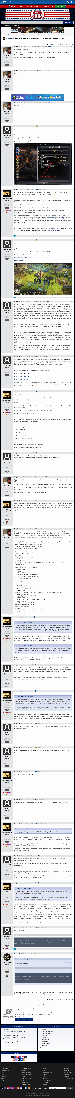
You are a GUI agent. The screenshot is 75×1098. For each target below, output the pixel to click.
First (53, 44)
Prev (56, 44)
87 (60, 44)
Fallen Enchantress (30, 34)
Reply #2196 (17, 823)
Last (72, 44)
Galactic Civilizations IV (26, 1072)
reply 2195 (27, 829)
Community (29, 2)
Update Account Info (68, 1078)
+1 (7, 65)
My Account (66, 1070)
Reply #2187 (17, 500)
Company (46, 1066)
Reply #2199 (17, 927)
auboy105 (7, 936)
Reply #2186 (17, 477)
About (44, 1068)
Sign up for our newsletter (40, 1088)
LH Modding (47, 34)
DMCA (42, 1095)
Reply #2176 (17, 46)
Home (3, 34)
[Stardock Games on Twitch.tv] (20, 1057)
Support (46, 2)
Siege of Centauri (25, 1082)
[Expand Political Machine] (39, 1029)
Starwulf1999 (7, 311)
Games (22, 2)
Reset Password (67, 1076)
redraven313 (7, 865)
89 (64, 44)
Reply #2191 (17, 691)
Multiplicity (3, 1078)
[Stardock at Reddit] (13, 1059)
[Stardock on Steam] (25, 1057)
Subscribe (70, 1088)
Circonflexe (7, 674)
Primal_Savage (7, 198)
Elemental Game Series (20, 34)
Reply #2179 (17, 126)
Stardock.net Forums (43, 189)
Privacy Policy (29, 1095)
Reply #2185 (17, 453)
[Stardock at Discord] (16, 1059)
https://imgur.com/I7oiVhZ (21, 376)
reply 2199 (29, 959)
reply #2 (62, 217)
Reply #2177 (17, 70)
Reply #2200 (17, 953)
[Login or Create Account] (68, 2)
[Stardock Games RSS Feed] (24, 1059)
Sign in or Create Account (24, 1020)
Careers (45, 1074)
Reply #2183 (17, 356)
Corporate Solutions (5, 1070)
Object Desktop (4, 1068)
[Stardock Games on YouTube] (17, 1057)
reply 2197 (30, 888)
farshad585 (7, 135)
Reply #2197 (17, 855)
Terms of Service (36, 1095)
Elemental (23, 1070)
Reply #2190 (17, 665)
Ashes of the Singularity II (27, 1068)
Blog (40, 2)
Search (13, 25)
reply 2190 (30, 696)
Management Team (47, 1072)
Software (16, 2)
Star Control (24, 1076)
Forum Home (7, 25)
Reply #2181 (17, 240)
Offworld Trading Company (27, 1080)
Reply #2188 (17, 528)
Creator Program (47, 1080)
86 (58, 44)
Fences (2, 1074)
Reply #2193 (17, 747)
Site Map (47, 1095)
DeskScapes (3, 1076)
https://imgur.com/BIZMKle (21, 373)
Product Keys (66, 1074)
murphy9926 (7, 962)
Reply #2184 (17, 391)
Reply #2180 (17, 189)
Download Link (18, 260)
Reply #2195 (17, 799)
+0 (7, 320)
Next (69, 44)
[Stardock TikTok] (19, 1059)
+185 (7, 208)
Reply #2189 (17, 617)
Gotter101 (7, 56)
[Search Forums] (73, 2)
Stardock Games (9, 34)
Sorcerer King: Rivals (25, 1084)
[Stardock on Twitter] (12, 1057)
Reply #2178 (17, 102)
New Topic (68, 22)
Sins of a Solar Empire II (26, 1074)
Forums (45, 1084)
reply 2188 (29, 623)
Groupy (2, 1080)
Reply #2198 (17, 883)
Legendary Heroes (39, 34)
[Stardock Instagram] (23, 1057)
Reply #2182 (17, 301)
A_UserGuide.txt (52, 217)
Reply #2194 (17, 771)
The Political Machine (26, 1078)
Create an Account (68, 1072)
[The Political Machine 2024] (37, 14)
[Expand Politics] (39, 1047)
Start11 (2, 1072)
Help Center (66, 1068)
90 (66, 44)
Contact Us (45, 1082)
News (35, 2)
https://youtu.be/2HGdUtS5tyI (22, 258)
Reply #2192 (17, 723)
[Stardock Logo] (6, 2)
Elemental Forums (43, 46)
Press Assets (46, 1078)
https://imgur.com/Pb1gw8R (22, 379)
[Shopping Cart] (71, 2)
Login (17, 25)
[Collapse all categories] (72, 1029)
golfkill (7, 732)
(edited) (49, 46)
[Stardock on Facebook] (15, 1057)
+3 (7, 945)
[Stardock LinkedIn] (21, 1059)
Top (71, 46)
